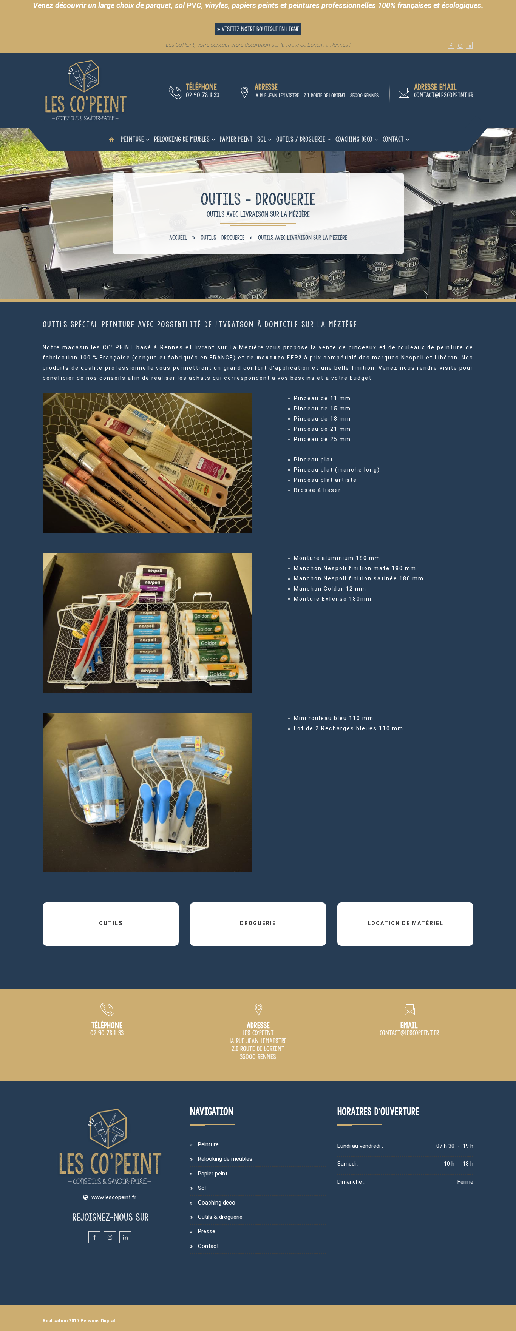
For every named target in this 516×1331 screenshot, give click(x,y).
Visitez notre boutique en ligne (259, 29)
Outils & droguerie (220, 1217)
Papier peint (236, 139)
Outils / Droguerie (300, 139)
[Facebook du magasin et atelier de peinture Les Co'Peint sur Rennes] (451, 45)
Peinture (132, 139)
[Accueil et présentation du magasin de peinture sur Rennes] (86, 90)
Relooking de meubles (182, 139)
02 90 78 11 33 (202, 95)
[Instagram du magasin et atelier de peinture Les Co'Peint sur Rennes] (460, 45)
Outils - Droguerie (222, 237)
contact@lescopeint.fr (443, 95)
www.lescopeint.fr (113, 1197)
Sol (261, 139)
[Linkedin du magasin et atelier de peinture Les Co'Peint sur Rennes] (469, 45)
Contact (393, 139)
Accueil (178, 237)
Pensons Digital (97, 1320)
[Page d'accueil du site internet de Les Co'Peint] (111, 139)
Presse (206, 1231)
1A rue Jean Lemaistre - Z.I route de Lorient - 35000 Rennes (317, 96)
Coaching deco (353, 139)
